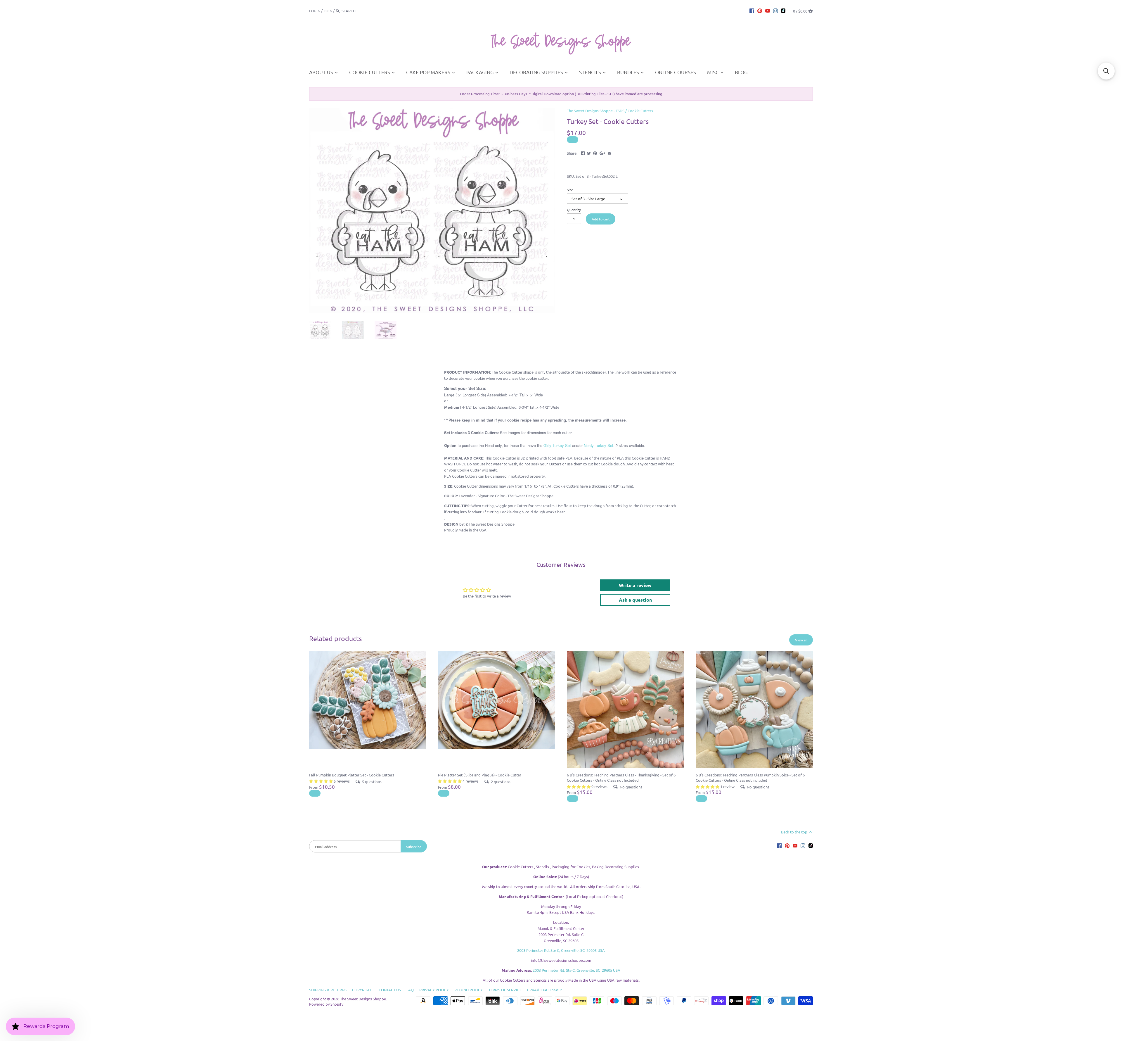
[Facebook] (751, 10)
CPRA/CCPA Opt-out (544, 989)
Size (570, 190)
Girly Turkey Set (557, 445)
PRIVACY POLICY (434, 989)
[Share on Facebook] (583, 152)
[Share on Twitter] (589, 152)
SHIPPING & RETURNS (328, 989)
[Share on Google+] (602, 152)
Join (327, 10)
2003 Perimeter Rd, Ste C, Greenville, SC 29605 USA (561, 950)
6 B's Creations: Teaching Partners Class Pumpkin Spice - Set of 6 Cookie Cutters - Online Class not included (750, 777)
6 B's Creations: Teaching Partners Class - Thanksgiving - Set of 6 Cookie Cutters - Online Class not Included (621, 777)
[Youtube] (767, 10)
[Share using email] (609, 152)
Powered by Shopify (326, 1004)
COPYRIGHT (362, 989)
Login (314, 10)
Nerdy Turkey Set (598, 445)
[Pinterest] (759, 10)
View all (801, 640)
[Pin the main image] (595, 152)
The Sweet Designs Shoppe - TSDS (595, 110)
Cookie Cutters (640, 110)
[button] (1106, 71)
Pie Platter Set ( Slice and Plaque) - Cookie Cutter (479, 774)
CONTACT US (390, 989)
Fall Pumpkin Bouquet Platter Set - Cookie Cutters (351, 774)
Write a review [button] (635, 585)
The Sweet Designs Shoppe (363, 998)
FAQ (410, 989)
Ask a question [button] (635, 600)
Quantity (574, 210)
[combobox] (357, 11)
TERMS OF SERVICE (505, 989)
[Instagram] (775, 10)
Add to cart (601, 219)
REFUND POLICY (468, 989)
